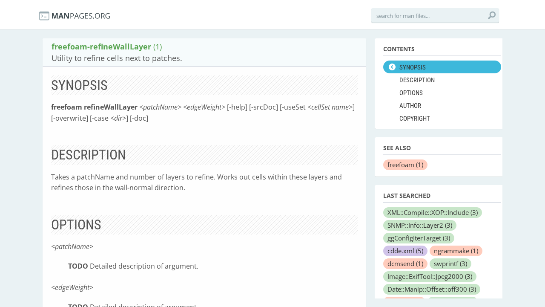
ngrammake (456, 250)
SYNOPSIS (412, 67)
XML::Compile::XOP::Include (432, 212)
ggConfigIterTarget (418, 238)
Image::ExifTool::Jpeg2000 (429, 276)
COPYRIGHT (414, 118)
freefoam (405, 164)
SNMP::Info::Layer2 (419, 225)
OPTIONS (411, 93)
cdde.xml (405, 250)
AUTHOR (410, 106)
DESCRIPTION (417, 80)
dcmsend (405, 263)
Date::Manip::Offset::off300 (431, 289)
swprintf (450, 263)
